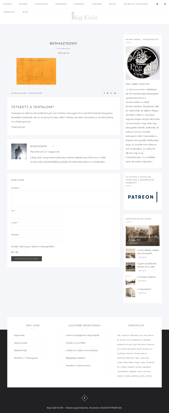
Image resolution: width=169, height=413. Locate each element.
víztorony (147, 371)
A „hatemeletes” (144, 289)
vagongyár (146, 367)
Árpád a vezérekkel (75, 342)
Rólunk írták (20, 350)
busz (128, 340)
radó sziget (144, 358)
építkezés (135, 376)
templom (131, 367)
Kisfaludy (121, 353)
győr (130, 344)
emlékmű (147, 340)
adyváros (125, 335)
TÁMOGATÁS (18, 127)
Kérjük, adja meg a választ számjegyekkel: (33, 246)
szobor (142, 362)
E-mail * (14, 223)
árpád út (120, 376)
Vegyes (25, 12)
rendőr (120, 362)
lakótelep (121, 358)
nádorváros (130, 358)
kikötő (133, 349)
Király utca (147, 349)
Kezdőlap (7, 4)
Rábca (131, 362)
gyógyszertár (122, 344)
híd (139, 344)
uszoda (138, 367)
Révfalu (112, 4)
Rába (126, 362)
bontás (122, 340)
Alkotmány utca (136, 335)
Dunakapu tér (136, 340)
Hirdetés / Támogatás (26, 358)
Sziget (136, 362)
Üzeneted (15, 188)
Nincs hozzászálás (35, 93)
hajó (135, 344)
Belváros (23, 4)
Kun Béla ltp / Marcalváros (136, 4)
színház (124, 367)
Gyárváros (96, 4)
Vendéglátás (9, 12)
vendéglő (132, 371)
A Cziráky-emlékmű (146, 277)
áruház (128, 376)
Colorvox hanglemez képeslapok (82, 335)
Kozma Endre (22, 93)
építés (142, 376)
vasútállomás (122, 371)
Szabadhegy (79, 4)
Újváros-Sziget (41, 4)
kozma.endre (38, 146)
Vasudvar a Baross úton (78, 365)
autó (145, 335)
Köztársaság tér (140, 353)
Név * (13, 211)
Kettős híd (126, 349)
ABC (119, 335)
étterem (149, 376)
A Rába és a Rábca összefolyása (82, 350)
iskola (143, 344)
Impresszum (20, 342)
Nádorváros (61, 4)
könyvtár (129, 353)
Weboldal (15, 235)
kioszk (139, 349)
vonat (139, 371)
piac (137, 358)
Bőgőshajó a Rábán (75, 358)
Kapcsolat (19, 335)
